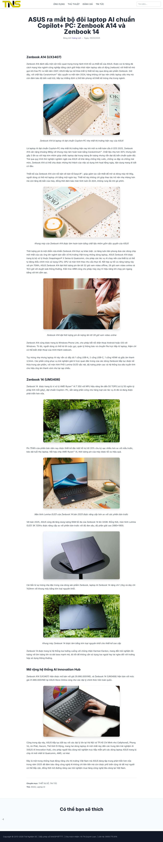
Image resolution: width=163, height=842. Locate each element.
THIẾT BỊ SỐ (44, 783)
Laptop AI (41, 787)
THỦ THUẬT (74, 4)
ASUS (33, 787)
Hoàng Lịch (76, 38)
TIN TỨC (100, 4)
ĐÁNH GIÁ (88, 4)
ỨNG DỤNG (59, 4)
